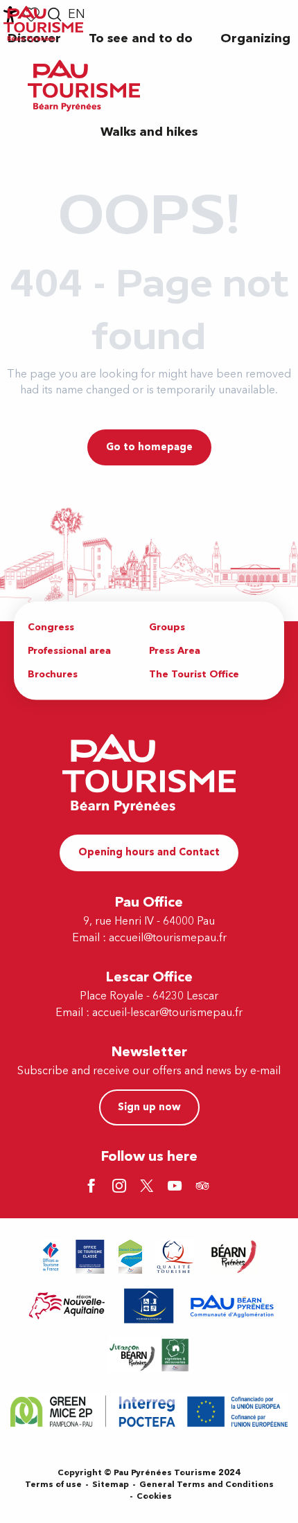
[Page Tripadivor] (204, 1187)
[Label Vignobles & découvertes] (149, 1355)
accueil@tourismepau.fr (168, 937)
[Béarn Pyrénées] (233, 1256)
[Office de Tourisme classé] (90, 1257)
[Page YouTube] (176, 1187)
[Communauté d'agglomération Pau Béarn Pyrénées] (231, 1306)
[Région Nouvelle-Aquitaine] (67, 1306)
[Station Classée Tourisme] (130, 1257)
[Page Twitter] (149, 1187)
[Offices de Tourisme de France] (51, 1257)
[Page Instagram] (121, 1187)
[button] (141, 38)
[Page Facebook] (93, 1187)
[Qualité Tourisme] (175, 1257)
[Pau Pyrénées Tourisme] (84, 86)
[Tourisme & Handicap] (149, 1306)
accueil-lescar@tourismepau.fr (167, 1012)
